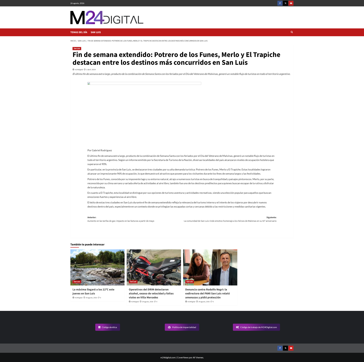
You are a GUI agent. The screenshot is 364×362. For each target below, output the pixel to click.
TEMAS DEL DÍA (78, 32)
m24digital (79, 69)
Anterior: (120, 219)
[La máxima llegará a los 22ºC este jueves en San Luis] (97, 267)
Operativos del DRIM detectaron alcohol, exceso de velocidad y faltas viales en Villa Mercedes (151, 294)
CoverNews (183, 357)
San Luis (77, 48)
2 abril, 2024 (91, 69)
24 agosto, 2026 (91, 298)
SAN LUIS (96, 32)
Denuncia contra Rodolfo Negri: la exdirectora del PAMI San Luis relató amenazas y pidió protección (207, 294)
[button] (292, 32)
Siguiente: (230, 219)
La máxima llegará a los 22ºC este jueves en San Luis (93, 292)
